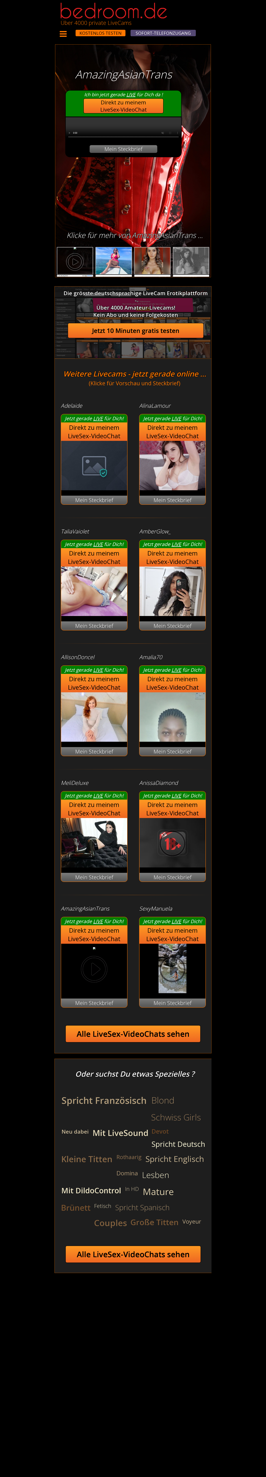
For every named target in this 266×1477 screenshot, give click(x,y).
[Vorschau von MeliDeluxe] (94, 865)
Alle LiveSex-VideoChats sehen (133, 1034)
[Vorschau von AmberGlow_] (172, 614)
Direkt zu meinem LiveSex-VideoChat (123, 106)
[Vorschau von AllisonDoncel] (94, 739)
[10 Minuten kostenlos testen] (69, 31)
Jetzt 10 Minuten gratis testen (135, 330)
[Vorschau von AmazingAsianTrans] (94, 947)
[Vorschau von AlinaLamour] (172, 488)
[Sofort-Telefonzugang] (72, 31)
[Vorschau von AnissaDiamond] (172, 865)
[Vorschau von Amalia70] (172, 739)
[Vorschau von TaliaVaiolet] (94, 614)
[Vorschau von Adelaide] (94, 488)
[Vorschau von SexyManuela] (172, 991)
